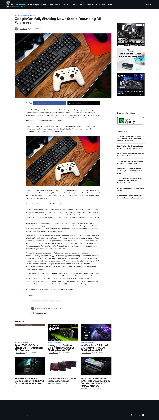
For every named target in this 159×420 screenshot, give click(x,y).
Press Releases (32, 376)
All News (17, 15)
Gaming (45, 300)
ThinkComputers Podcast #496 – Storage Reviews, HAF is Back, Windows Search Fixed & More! (129, 180)
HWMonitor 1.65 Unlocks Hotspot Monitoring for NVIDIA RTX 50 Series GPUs (130, 171)
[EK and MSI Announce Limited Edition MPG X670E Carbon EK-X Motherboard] (30, 366)
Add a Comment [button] (40, 313)
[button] (3, 5)
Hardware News (31, 15)
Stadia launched (58, 193)
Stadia (58, 300)
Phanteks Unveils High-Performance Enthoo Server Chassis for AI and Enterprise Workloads (130, 138)
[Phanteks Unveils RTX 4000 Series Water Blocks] (63, 366)
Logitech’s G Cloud (47, 132)
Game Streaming (36, 300)
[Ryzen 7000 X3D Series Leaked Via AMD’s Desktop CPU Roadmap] (30, 332)
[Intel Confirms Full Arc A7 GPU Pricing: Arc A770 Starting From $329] (96, 332)
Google (31, 295)
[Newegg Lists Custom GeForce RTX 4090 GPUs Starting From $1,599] (63, 332)
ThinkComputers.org (36, 4)
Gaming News (23, 15)
